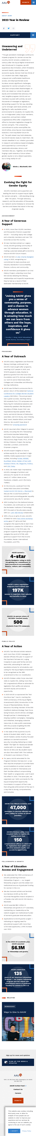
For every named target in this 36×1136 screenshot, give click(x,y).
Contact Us (18, 1089)
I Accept (14, 1131)
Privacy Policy (26, 1131)
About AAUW (7, 15)
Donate (25, 2)
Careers (18, 1093)
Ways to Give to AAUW (15, 1012)
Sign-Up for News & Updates (18, 1062)
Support (15, 35)
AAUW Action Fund (17, 1086)
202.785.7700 (18, 1081)
